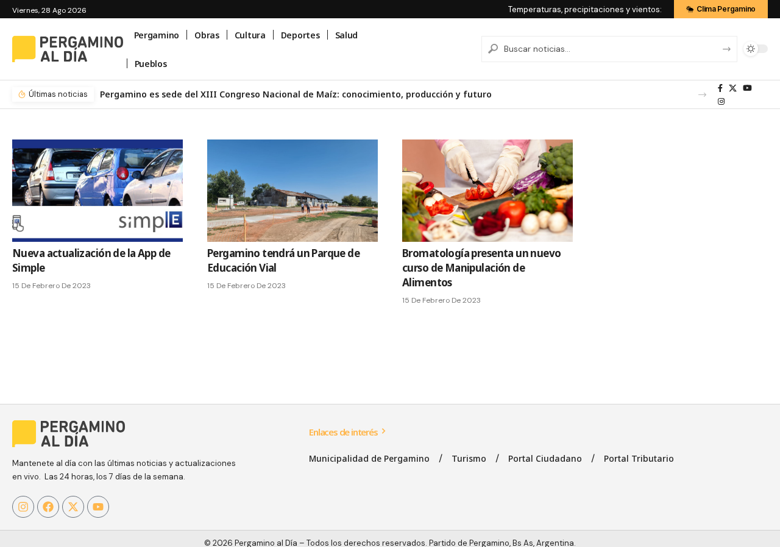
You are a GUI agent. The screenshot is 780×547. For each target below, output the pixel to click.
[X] (733, 88)
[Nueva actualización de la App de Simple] (97, 190)
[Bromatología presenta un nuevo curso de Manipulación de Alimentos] (487, 190)
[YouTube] (747, 88)
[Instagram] (721, 101)
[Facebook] (720, 88)
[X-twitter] (73, 507)
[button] (702, 95)
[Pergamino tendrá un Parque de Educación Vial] (292, 190)
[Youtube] (98, 507)
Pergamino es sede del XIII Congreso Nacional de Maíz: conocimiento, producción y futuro (296, 94)
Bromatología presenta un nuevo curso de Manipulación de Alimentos (481, 267)
